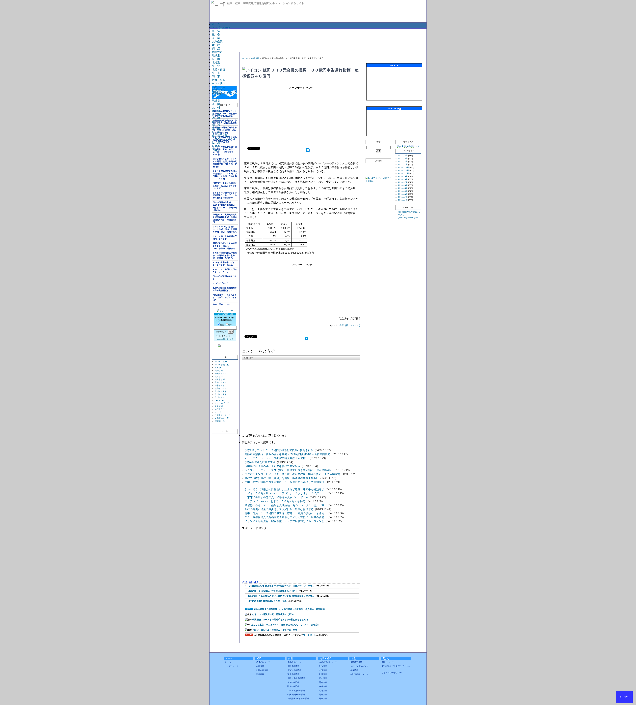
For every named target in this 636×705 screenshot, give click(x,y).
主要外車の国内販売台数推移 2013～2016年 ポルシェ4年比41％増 (225, 130)
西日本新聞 (220, 379)
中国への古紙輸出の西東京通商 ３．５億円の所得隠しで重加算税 (284, 482)
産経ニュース (221, 382)
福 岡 (216, 111)
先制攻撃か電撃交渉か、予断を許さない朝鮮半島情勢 (225, 121)
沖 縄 (216, 118)
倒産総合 (217, 52)
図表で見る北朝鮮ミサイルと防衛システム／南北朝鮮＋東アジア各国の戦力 (225, 113)
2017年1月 (403, 164)
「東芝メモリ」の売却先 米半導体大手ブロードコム (276, 497)
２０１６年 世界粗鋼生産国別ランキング (225, 237)
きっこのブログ (222, 403)
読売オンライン (222, 388)
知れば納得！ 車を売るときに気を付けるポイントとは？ (225, 297)
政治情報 (323, 666)
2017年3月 (403, 158)
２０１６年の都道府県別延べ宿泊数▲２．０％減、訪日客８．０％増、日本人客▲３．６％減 (225, 175)
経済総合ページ (263, 662)
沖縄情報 (323, 686)
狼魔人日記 (220, 409)
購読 (222, 324)
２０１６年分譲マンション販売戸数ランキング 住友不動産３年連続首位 (225, 195)
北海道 (216, 62)
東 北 (216, 65)
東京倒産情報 (293, 682)
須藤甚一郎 (220, 421)
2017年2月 (403, 161)
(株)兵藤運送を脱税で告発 (260, 462)
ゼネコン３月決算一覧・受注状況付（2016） (274, 614)
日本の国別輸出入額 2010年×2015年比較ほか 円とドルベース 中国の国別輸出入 (225, 206)
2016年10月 (403, 173)
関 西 (216, 125)
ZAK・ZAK (219, 400)
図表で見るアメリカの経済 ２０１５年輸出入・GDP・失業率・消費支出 (225, 246)
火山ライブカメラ (221, 283)
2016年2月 (403, 197)
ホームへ (228, 662)
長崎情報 (323, 694)
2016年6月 (403, 185)
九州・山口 (218, 86)
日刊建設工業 (221, 391)
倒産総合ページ (294, 662)
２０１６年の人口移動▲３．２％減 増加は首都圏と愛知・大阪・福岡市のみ (225, 229)
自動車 (216, 146)
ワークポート (309, 635)
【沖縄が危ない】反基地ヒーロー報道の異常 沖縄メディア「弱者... (281, 585)
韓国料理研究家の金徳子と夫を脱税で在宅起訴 (272, 466)
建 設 (216, 45)
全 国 (216, 59)
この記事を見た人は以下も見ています (264, 435)
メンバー (219, 412)
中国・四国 (218, 83)
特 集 (216, 132)
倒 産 (216, 48)
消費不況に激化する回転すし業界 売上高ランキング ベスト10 (225, 186)
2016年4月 (403, 191)
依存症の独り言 (222, 418)
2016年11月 (403, 170)
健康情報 (354, 670)
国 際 (216, 128)
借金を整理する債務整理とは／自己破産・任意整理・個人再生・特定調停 (289, 609)
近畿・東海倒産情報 (296, 690)
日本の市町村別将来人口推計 (225, 277)
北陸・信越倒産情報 (296, 678)
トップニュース (221, 27)
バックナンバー (225, 336)
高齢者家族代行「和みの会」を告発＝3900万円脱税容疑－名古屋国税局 (287, 454)
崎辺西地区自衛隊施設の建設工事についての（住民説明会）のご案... (281, 596)
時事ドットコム (222, 385)
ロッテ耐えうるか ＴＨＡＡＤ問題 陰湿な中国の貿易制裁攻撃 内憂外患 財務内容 (225, 163)
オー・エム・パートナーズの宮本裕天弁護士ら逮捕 (276, 458)
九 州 (216, 107)
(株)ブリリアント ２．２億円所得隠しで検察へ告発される (279, 450)
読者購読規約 (221, 332)
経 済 (216, 31)
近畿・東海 (218, 79)
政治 (214, 97)
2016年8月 (403, 179)
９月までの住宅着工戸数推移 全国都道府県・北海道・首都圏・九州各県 (225, 255)
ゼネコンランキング (224, 139)
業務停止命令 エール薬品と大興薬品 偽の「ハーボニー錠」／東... (285, 505)
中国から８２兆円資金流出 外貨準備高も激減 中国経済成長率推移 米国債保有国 (225, 218)
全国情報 (323, 670)
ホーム (216, 24)
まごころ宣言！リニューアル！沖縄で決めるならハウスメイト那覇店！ (285, 624)
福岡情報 (323, 690)
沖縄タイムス (221, 373)
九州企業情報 (262, 670)
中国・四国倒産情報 (296, 694)
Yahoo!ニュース (222, 361)
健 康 (216, 142)
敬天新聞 (219, 406)
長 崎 (216, 114)
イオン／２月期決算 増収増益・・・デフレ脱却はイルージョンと (284, 521)
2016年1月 (403, 200)
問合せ (216, 149)
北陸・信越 (218, 69)
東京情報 (323, 678)
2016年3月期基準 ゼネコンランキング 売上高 (225, 263)
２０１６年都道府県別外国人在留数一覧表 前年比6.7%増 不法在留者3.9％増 (225, 151)
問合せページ (388, 662)
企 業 (216, 38)
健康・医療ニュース (222, 304)
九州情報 (323, 674)
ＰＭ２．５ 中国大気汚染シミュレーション (225, 270)
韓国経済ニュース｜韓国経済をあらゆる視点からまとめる (280, 619)
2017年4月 (403, 155)
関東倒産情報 (293, 686)
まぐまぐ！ (231, 339)
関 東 (216, 76)
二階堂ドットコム (223, 415)
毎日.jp (218, 367)
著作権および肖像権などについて (396, 667)
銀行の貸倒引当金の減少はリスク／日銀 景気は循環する (279, 509)
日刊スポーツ (221, 397)
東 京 (216, 72)
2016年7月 (403, 182)
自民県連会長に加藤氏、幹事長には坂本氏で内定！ (272, 591)
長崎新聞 (219, 370)
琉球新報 (219, 376)
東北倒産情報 (293, 674)
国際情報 (323, 698)
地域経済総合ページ (328, 662)
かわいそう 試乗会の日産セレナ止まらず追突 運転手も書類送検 (284, 489)
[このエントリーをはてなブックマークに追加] (308, 150)
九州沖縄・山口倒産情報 (298, 698)
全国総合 (217, 93)
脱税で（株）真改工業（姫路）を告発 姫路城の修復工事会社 (282, 478)
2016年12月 (403, 167)
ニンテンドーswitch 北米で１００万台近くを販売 (275, 501)
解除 (230, 324)
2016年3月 (403, 194)
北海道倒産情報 (294, 670)
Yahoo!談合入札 (222, 364)
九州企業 (217, 41)
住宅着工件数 (220, 135)
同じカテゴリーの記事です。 (259, 442)
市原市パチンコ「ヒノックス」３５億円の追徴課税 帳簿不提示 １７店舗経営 (292, 474)
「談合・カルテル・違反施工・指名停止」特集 (274, 630)
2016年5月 (403, 188)
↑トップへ (624, 697)
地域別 (216, 55)
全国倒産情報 (293, 666)
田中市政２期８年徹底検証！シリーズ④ (267, 601)
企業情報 (255, 58)
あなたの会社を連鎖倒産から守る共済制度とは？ (225, 289)
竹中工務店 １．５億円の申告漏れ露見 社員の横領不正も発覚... (285, 513)
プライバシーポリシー (408, 218)
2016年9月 (403, 176)
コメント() (355, 325)
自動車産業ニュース (359, 674)
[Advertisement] (318, 40)
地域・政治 (218, 90)
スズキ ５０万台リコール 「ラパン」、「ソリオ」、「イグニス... (285, 493)
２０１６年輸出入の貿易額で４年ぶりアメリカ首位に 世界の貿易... (285, 517)
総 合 (216, 34)
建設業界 (260, 674)
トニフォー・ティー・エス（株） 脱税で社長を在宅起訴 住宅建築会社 (288, 470)
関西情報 (323, 682)
